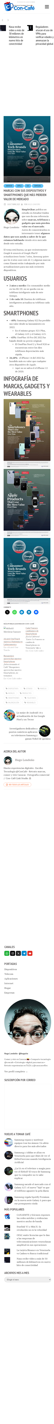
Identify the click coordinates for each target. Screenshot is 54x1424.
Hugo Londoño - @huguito (16, 1056)
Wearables (31, 706)
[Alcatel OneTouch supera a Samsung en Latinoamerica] (13, 635)
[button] (8, 20)
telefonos (31, 701)
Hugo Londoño (34, 207)
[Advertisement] (27, 88)
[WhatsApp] (6, 956)
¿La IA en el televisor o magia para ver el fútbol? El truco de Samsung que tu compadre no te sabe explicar (32, 1176)
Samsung (37, 189)
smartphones (13, 701)
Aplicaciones (11, 982)
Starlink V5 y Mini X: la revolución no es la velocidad (32, 1231)
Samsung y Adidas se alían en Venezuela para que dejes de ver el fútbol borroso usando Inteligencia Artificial (32, 1160)
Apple (19, 189)
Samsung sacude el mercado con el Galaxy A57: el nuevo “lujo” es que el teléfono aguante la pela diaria (32, 1191)
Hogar (7, 991)
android (9, 189)
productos (26, 696)
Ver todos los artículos (19, 788)
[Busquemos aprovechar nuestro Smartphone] (15, 670)
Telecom (8, 977)
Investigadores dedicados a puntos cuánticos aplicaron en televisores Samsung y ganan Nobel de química (29, 737)
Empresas (9, 996)
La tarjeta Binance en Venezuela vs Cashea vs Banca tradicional (33, 1255)
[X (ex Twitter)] (18, 956)
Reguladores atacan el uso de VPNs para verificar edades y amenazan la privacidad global (17, 35)
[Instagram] (12, 956)
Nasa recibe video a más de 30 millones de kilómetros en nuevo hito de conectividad (34, 1265)
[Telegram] (24, 956)
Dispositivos (10, 972)
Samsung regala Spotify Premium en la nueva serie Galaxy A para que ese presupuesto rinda (32, 1203)
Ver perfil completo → (16, 1074)
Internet (8, 986)
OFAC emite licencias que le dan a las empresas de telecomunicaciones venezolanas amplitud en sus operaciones (44, 37)
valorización (13, 706)
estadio (29, 692)
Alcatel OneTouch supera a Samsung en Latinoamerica (13, 645)
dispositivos (13, 692)
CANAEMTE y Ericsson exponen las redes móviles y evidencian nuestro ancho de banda (33, 1221)
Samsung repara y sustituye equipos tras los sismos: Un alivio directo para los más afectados (31, 1146)
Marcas (43, 692)
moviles (11, 696)
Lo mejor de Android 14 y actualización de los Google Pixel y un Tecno (31, 719)
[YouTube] (29, 956)
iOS (28, 189)
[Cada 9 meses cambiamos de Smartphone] (37, 643)
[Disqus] (27, 833)
